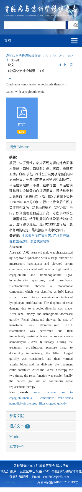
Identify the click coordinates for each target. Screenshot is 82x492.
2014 (48, 56)
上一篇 (67, 65)
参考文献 (16, 416)
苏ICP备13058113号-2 (19, 482)
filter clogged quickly (52, 403)
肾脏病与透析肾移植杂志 (23, 56)
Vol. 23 (57, 56)
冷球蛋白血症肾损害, (37, 235)
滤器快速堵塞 (39, 241)
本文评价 (16, 447)
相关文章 (18, 426)
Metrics (14, 437)
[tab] (41, 147)
